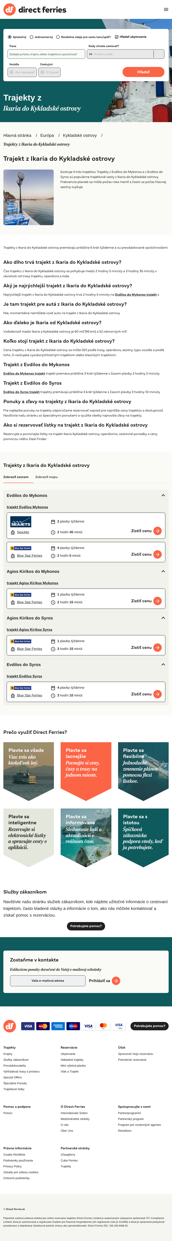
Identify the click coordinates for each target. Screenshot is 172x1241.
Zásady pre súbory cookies (20, 1172)
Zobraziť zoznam (16, 477)
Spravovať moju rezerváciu (135, 1054)
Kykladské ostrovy (80, 135)
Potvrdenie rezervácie (132, 1059)
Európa (47, 135)
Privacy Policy (12, 1166)
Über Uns (67, 1130)
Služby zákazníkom (16, 1059)
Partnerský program (131, 1119)
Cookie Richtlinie (14, 1154)
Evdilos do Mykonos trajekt (136, 295)
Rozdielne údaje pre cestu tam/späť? (86, 37)
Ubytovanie (68, 1054)
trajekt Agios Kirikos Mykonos (32, 583)
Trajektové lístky (14, 1089)
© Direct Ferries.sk (14, 1209)
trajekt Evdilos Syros (24, 676)
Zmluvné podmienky (16, 1178)
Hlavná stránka (17, 135)
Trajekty (66, 1166)
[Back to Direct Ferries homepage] (34, 9)
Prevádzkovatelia (14, 1065)
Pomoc (8, 1113)
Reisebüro (125, 1130)
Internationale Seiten (74, 1113)
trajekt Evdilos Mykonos (27, 507)
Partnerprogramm (129, 1113)
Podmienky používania (18, 1160)
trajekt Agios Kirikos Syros (29, 629)
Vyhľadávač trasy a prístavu (21, 1071)
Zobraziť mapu (46, 477)
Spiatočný (19, 37)
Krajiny (7, 1054)
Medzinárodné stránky (75, 1119)
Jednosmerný (44, 37)
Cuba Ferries (69, 1160)
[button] (86, 496)
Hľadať (143, 72)
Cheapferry (68, 1154)
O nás (64, 1124)
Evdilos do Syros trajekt (21, 392)
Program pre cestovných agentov (139, 1124)
